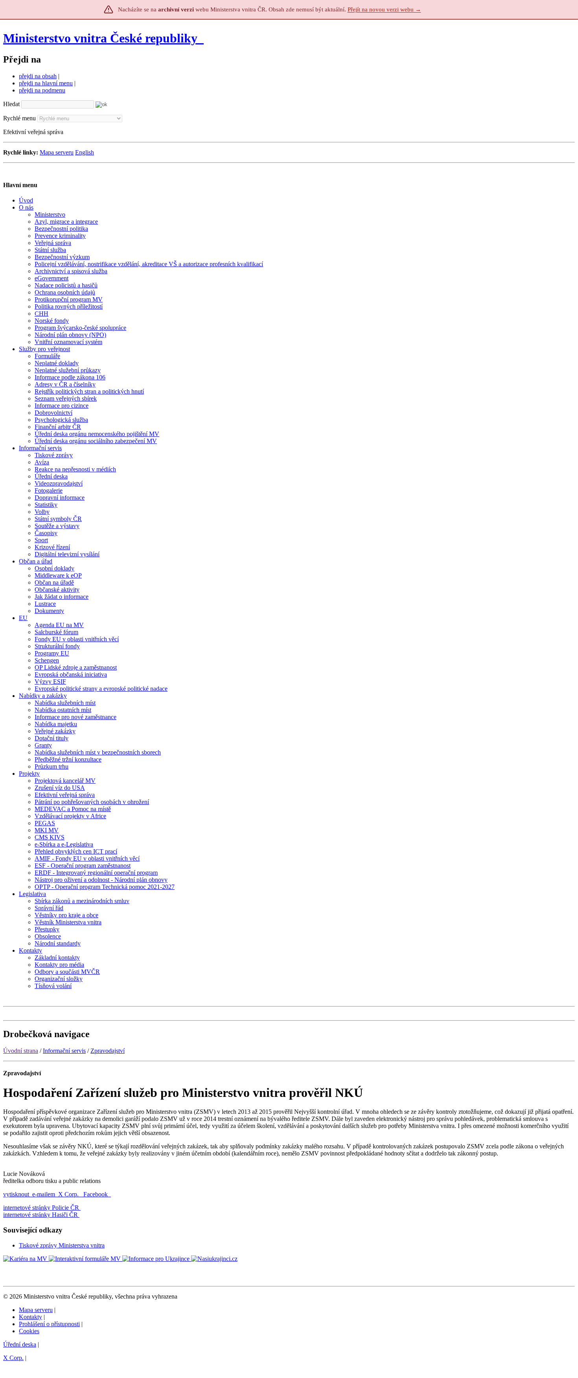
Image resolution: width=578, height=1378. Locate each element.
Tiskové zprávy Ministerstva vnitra (62, 1245)
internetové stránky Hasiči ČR (40, 1214)
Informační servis (64, 1050)
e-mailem (43, 1194)
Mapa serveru (57, 152)
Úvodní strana (20, 1050)
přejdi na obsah (38, 76)
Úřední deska (19, 1344)
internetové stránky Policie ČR (41, 1207)
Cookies (29, 1331)
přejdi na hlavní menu (46, 83)
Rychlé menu (19, 118)
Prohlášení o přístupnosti (49, 1324)
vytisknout (16, 1194)
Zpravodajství (107, 1050)
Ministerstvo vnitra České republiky (100, 38)
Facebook (96, 1194)
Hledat (11, 104)
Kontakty (30, 1317)
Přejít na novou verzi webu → (384, 9)
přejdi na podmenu (42, 90)
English (84, 152)
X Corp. (69, 1194)
